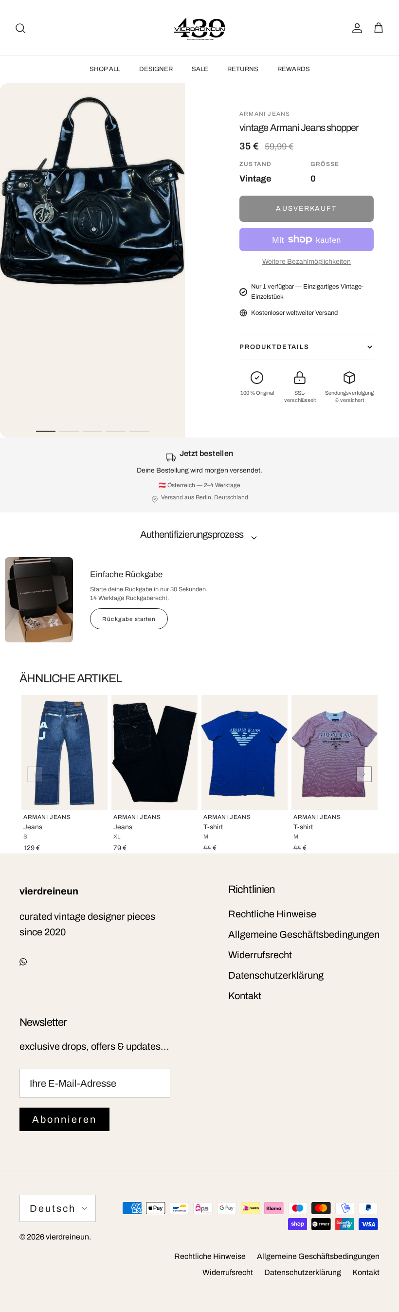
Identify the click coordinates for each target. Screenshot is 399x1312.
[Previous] (35, 774)
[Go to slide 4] (116, 431)
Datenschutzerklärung (276, 975)
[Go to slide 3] (92, 431)
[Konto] (355, 27)
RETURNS (242, 69)
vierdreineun (67, 1237)
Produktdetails (274, 347)
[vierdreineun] (199, 28)
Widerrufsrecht (260, 954)
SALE (200, 69)
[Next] (364, 774)
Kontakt (244, 995)
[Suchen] (20, 27)
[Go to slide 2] (69, 431)
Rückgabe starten (129, 619)
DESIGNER (156, 69)
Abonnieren (64, 1119)
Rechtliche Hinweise (272, 914)
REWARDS (293, 69)
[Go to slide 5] (139, 431)
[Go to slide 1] (45, 431)
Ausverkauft (306, 208)
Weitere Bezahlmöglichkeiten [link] (306, 261)
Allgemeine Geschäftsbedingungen (304, 934)
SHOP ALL (105, 69)
